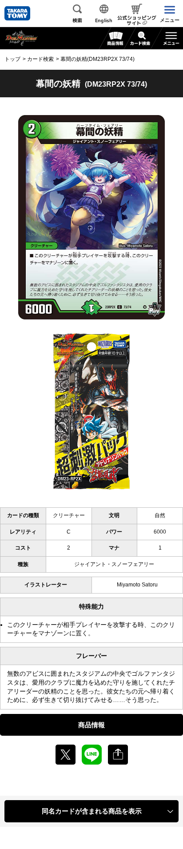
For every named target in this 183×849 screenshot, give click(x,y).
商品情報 (91, 725)
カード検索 (40, 59)
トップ (12, 59)
